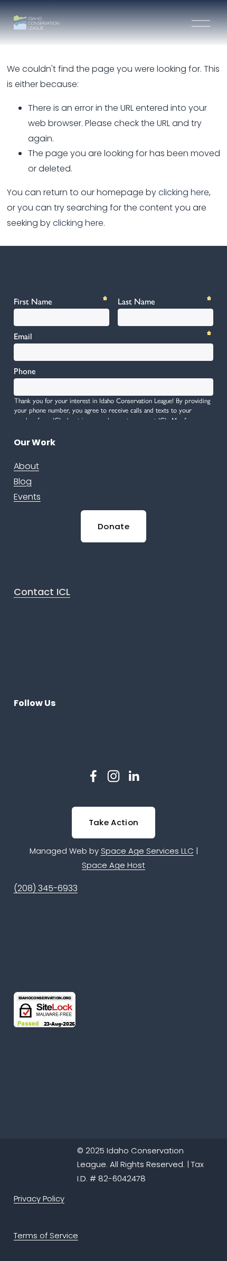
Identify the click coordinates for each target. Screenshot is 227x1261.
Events (27, 497)
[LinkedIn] (133, 776)
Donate (113, 526)
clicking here (183, 192)
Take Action (113, 822)
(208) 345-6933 (46, 888)
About (26, 466)
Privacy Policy (39, 1198)
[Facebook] (93, 776)
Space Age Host (113, 865)
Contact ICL (42, 591)
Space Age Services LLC (147, 850)
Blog (23, 481)
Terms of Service (46, 1235)
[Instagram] (113, 776)
